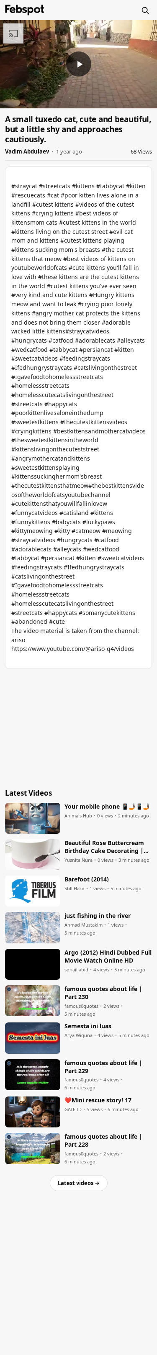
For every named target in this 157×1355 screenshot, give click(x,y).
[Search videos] (145, 10)
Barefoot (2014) (86, 879)
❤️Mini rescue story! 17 (97, 1100)
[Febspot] (24, 10)
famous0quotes (81, 1006)
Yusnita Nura (78, 860)
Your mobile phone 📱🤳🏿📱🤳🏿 (107, 806)
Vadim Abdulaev (27, 151)
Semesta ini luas (87, 1026)
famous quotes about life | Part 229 (103, 1067)
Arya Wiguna (78, 1035)
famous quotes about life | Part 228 (103, 1140)
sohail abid (76, 970)
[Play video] (78, 64)
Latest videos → (79, 1183)
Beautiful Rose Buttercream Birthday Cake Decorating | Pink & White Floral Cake (104, 847)
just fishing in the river (97, 916)
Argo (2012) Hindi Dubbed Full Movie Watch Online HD (108, 956)
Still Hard (74, 888)
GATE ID (73, 1109)
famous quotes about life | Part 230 (103, 993)
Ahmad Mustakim (83, 925)
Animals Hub (78, 816)
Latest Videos (28, 793)
